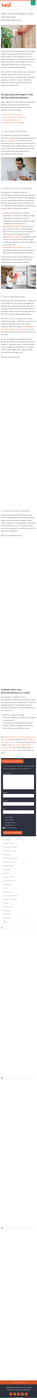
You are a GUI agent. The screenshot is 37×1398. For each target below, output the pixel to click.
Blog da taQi (20, 1387)
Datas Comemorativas (10, 858)
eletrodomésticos (11, 141)
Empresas (6, 873)
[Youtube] (14, 1394)
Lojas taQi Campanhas (10, 896)
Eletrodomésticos (9, 862)
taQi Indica (6, 914)
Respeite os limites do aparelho (14, 123)
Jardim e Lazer (8, 892)
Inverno (5, 888)
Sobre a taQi (21, 1382)
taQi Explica (7, 910)
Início (13, 1382)
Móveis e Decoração (10, 899)
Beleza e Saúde (8, 843)
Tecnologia (6, 918)
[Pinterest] (18, 1394)
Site (4, 809)
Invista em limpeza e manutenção (14, 117)
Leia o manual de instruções (12, 115)
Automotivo (7, 840)
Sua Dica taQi (7, 907)
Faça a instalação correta (11, 120)
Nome (5, 793)
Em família (6, 869)
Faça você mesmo (9, 881)
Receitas (6, 903)
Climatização (7, 854)
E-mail (5, 801)
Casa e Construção (9, 851)
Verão (5, 922)
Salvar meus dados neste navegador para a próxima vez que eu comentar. (10, 822)
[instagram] (26, 1394)
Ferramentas (7, 884)
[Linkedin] (22, 1394)
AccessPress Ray (25, 1390)
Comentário (7, 773)
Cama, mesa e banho (10, 847)
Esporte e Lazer (8, 877)
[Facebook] (10, 1394)
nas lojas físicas (11, 750)
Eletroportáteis (8, 866)
